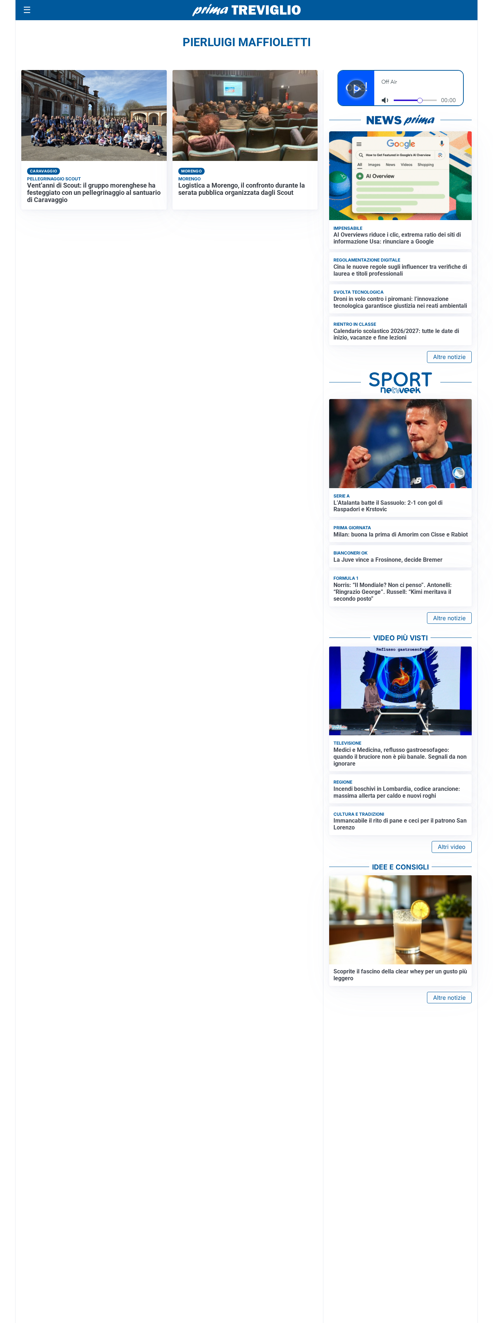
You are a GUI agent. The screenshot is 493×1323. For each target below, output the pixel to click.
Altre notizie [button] (449, 356)
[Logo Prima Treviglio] (246, 10)
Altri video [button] (452, 846)
